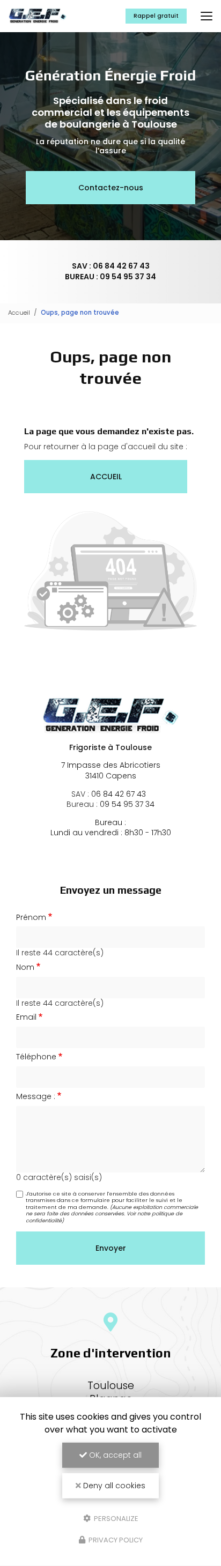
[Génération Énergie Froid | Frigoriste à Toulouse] (37, 16)
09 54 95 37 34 (127, 804)
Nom (25, 967)
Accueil (19, 312)
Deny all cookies (113, 1485)
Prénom (31, 917)
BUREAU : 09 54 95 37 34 (110, 276)
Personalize (115, 1518)
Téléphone (36, 1057)
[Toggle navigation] (206, 16)
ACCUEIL (106, 476)
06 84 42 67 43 (118, 794)
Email (26, 1017)
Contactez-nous (110, 187)
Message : (35, 1097)
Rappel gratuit (156, 16)
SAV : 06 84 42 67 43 (111, 266)
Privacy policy (115, 1540)
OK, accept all (114, 1455)
